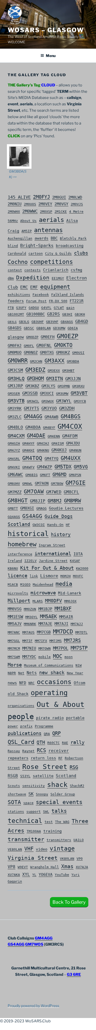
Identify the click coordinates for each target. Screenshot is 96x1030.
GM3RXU (78, 386)
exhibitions (19, 294)
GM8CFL (71, 492)
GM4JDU (73, 443)
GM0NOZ (31, 352)
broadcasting (69, 245)
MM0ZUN (30, 609)
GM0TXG (47, 352)
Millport (19, 600)
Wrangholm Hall (44, 867)
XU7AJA (82, 867)
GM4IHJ (43, 443)
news (12, 683)
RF (60, 758)
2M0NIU (15, 204)
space (28, 803)
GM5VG (81, 466)
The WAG (62, 822)
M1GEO (25, 584)
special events (59, 802)
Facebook (41, 294)
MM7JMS (55, 641)
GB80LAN (43, 328)
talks (59, 811)
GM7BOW (57, 483)
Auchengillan (20, 238)
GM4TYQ (51, 458)
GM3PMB (64, 386)
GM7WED (53, 492)
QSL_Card (21, 742)
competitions (51, 261)
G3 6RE (74, 974)
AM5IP (27, 231)
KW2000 (82, 568)
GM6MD (59, 474)
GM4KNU (43, 450)
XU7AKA (14, 875)
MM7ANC (14, 632)
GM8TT (13, 508)
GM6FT (45, 475)
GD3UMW (59, 328)
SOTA (14, 802)
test (49, 822)
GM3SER (14, 393)
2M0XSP (46, 211)
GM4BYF (49, 427)
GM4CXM (16, 435)
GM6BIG (31, 475)
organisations (21, 706)
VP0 (80, 858)
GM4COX (70, 426)
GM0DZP (32, 337)
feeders (16, 301)
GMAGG (41, 508)
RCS (41, 750)
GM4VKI (14, 467)
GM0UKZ (63, 352)
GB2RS (53, 314)
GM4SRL (14, 459)
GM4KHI (28, 450)
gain (70, 307)
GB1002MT (16, 314)
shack (57, 784)
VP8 (11, 866)
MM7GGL (14, 641)
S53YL (25, 776)
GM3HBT (68, 370)
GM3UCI (47, 393)
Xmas (67, 866)
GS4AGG (32, 516)
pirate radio (50, 718)
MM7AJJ (77, 624)
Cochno (18, 262)
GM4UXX (71, 458)
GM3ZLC (15, 417)
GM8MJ (55, 500)
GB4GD (81, 321)
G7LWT (59, 307)
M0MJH (65, 576)
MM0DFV (53, 600)
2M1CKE (61, 211)
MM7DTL (81, 632)
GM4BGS (71, 416)
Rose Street (44, 767)
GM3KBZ (32, 386)
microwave (43, 593)
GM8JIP (37, 501)
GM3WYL (63, 401)
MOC (57, 656)
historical (28, 534)
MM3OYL (31, 617)
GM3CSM (15, 370)
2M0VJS (77, 204)
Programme (44, 726)
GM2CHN (36, 361)
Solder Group (62, 794)
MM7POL (60, 648)
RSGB (13, 775)
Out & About (60, 704)
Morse (15, 664)
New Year (75, 673)
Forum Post (36, 301)
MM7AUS (28, 632)
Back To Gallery (69, 902)
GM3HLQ (16, 378)
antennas (48, 230)
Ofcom (79, 683)
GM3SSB (30, 393)
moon (69, 657)
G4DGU (34, 307)
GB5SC (29, 328)
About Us (28, 221)
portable (75, 718)
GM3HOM (35, 378)
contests (32, 270)
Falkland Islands (67, 294)
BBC (54, 238)
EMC (24, 287)
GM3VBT (79, 393)
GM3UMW (62, 393)
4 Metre (76, 211)
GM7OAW (34, 492)
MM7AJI (61, 623)
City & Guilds (58, 253)
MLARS (38, 601)
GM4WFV (28, 467)
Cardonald (17, 253)
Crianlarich (55, 270)
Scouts (14, 786)
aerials (51, 219)
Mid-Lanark (69, 593)
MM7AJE (45, 623)
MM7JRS (72, 640)
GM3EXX (54, 370)
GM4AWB (51, 417)
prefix (26, 726)
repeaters (18, 758)
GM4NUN (75, 450)
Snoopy (42, 794)
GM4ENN (54, 436)
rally (77, 742)
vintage (62, 848)
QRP (56, 733)
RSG (74, 767)
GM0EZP (67, 336)
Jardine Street (53, 561)
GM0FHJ (15, 345)
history (61, 534)
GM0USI (78, 352)
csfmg (76, 270)
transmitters (59, 840)
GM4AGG (33, 416)
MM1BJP (45, 609)
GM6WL (27, 483)
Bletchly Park (73, 238)
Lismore (49, 575)
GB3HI (67, 314)
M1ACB (13, 584)
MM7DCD (63, 631)
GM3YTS (31, 408)
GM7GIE (76, 483)
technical (25, 820)
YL (34, 875)
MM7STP (79, 648)
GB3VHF (52, 322)
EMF (34, 287)
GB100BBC (35, 314)
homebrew (22, 544)
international (53, 553)
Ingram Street (52, 545)
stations (16, 811)
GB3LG (12, 322)
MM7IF (27, 641)
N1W (79, 665)
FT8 (11, 307)
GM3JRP (15, 385)
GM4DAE (36, 436)
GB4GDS (15, 328)
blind (13, 246)
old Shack (18, 694)
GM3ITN (54, 378)
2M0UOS (30, 204)
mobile (44, 657)
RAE (65, 743)
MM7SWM (14, 657)
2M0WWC (30, 211)
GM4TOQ (32, 458)
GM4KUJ (59, 450)
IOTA (78, 554)
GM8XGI (27, 508)
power (13, 726)
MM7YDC (29, 656)
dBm (11, 278)
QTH (41, 742)
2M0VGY (61, 204)
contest (15, 270)
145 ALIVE (19, 197)
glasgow (16, 337)
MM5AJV (15, 623)
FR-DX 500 (58, 301)
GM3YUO (49, 408)
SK (31, 793)
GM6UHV (14, 483)
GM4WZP (44, 467)
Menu (51, 55)
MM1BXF (63, 608)
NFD (22, 683)
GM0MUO (15, 352)
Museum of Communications (48, 665)
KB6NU (13, 568)
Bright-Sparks (37, 245)
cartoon (35, 253)
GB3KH (80, 314)
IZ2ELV (30, 561)
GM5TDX (63, 466)
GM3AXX (55, 360)
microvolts (18, 593)
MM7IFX (41, 641)
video (41, 849)
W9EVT (23, 867)
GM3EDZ (35, 370)
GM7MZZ (15, 492)
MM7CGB (44, 632)
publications (24, 733)
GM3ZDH (66, 408)
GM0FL (29, 346)
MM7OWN (44, 648)
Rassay (14, 751)
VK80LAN (67, 858)
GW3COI (39, 525)
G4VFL (46, 307)
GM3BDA (73, 361)
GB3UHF (37, 322)
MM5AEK (48, 616)
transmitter (26, 839)
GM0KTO (63, 345)
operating (49, 693)
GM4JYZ (14, 450)
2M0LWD (75, 197)
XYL (26, 874)
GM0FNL (44, 345)
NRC (31, 683)
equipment (55, 286)
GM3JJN (73, 378)
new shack (52, 672)
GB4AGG (67, 322)
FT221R (76, 301)
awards (41, 238)
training (52, 831)
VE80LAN (15, 849)
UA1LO (78, 840)
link (34, 576)
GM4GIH (14, 443)
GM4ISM (57, 443)
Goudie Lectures (66, 508)
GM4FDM (70, 436)
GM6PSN (75, 475)
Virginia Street (33, 858)
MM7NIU (29, 648)
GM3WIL (33, 401)
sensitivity (33, 786)
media (64, 584)
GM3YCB (80, 401)
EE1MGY (58, 278)
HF (68, 525)
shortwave (17, 794)
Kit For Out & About (47, 568)
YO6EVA (45, 874)
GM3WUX (47, 401)
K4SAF (75, 561)
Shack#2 (77, 786)
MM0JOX (70, 601)
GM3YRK (15, 408)
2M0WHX (14, 211)
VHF (29, 849)
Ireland (15, 561)
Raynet (28, 751)
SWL (46, 811)
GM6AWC (15, 474)
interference (20, 554)
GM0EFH (48, 337)
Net (21, 673)
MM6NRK (30, 624)
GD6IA (73, 328)
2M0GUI (59, 197)
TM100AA (34, 831)
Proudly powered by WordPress (33, 1005)
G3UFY (21, 307)
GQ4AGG (14, 517)
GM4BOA (33, 427)
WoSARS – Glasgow (46, 30)
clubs (81, 253)
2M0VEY (45, 204)
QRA (47, 734)
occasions (54, 682)
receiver (58, 750)
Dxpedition (32, 278)
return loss (43, 758)
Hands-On (55, 525)
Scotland (66, 775)
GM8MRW (72, 501)
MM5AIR (66, 617)
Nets (32, 672)
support (33, 811)
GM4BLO (15, 427)
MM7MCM (14, 648)
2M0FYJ (41, 197)
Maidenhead (43, 584)
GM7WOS (34, 944)
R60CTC (53, 743)
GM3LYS (48, 386)
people (21, 716)
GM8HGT (18, 500)
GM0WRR (18, 360)
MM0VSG (15, 609)
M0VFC (78, 576)
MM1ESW (15, 616)
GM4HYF (28, 443)
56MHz (13, 221)
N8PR (12, 673)
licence (17, 575)
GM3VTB (16, 400)
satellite (43, 776)
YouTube (62, 875)
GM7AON (42, 483)
